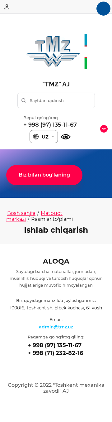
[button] (44, 175)
